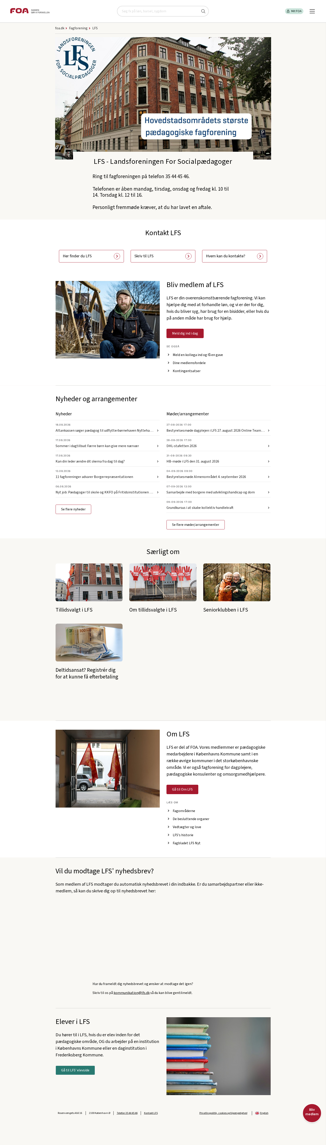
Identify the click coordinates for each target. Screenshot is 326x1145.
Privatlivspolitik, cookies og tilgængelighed (223, 1113)
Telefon (127, 1113)
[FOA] (29, 11)
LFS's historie (183, 835)
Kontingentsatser (187, 371)
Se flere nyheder (73, 509)
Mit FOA (296, 11)
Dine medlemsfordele (189, 362)
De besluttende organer (191, 819)
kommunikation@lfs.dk (132, 992)
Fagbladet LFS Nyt (187, 843)
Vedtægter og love (187, 827)
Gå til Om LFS (182, 789)
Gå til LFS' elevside (75, 1070)
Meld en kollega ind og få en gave (198, 354)
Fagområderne (184, 810)
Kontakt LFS (151, 1113)
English (264, 1113)
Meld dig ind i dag (185, 333)
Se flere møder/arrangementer (195, 524)
